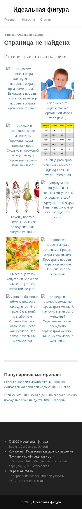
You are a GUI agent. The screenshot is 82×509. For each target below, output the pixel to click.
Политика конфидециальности (31, 456)
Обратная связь (21, 471)
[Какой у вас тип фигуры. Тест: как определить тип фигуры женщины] (22, 212)
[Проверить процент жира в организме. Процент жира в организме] (57, 254)
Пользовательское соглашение (49, 451)
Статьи (45, 19)
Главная (10, 19)
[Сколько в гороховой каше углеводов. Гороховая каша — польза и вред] (22, 145)
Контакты (16, 451)
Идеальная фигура (41, 9)
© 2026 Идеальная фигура (28, 441)
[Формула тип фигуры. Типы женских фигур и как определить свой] (57, 197)
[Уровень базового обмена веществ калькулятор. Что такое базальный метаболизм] (22, 316)
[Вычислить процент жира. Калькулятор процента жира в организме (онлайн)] (22, 89)
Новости (28, 19)
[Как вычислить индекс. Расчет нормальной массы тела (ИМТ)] (57, 98)
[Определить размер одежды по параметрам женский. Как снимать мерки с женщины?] (57, 316)
